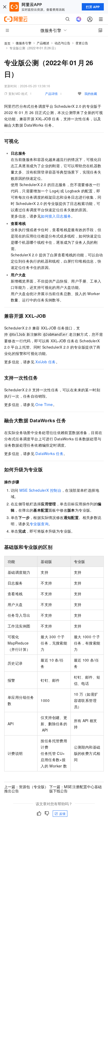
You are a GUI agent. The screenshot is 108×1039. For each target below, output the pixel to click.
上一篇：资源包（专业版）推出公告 (26, 788)
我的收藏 (90, 93)
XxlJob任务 (45, 361)
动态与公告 (62, 43)
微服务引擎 (23, 43)
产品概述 (43, 43)
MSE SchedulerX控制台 (40, 490)
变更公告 (81, 43)
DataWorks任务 (49, 453)
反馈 (62, 813)
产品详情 (51, 93)
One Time (44, 404)
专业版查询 (39, 523)
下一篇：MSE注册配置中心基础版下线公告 (75, 788)
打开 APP (93, 6)
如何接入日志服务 (56, 216)
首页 (7, 43)
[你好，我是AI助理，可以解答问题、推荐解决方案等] (78, 19)
